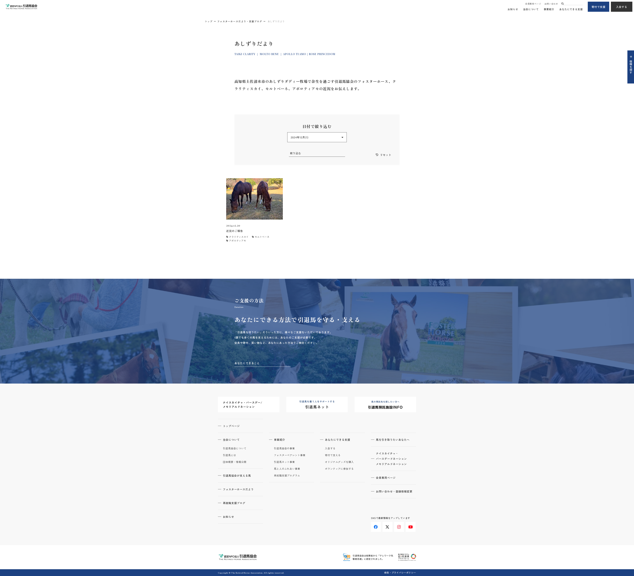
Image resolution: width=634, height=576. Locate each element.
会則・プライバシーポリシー (400, 572)
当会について (531, 9)
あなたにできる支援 (571, 9)
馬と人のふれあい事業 (287, 468)
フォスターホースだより (238, 489)
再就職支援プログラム (287, 475)
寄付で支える (333, 455)
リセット (385, 155)
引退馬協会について (235, 448)
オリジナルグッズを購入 (339, 462)
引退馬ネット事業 (284, 462)
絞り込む (295, 153)
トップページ (231, 426)
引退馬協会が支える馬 (237, 475)
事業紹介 (549, 9)
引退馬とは (229, 455)
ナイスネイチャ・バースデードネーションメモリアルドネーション (391, 458)
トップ (209, 21)
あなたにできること (247, 363)
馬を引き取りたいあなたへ (393, 440)
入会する (621, 7)
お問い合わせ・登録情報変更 (394, 491)
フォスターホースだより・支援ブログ (239, 21)
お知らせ (513, 9)
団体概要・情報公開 (235, 462)
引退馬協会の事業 (284, 448)
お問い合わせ (551, 4)
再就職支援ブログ (234, 503)
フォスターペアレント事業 (289, 455)
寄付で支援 (599, 7)
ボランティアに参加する (339, 468)
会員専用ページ (533, 4)
